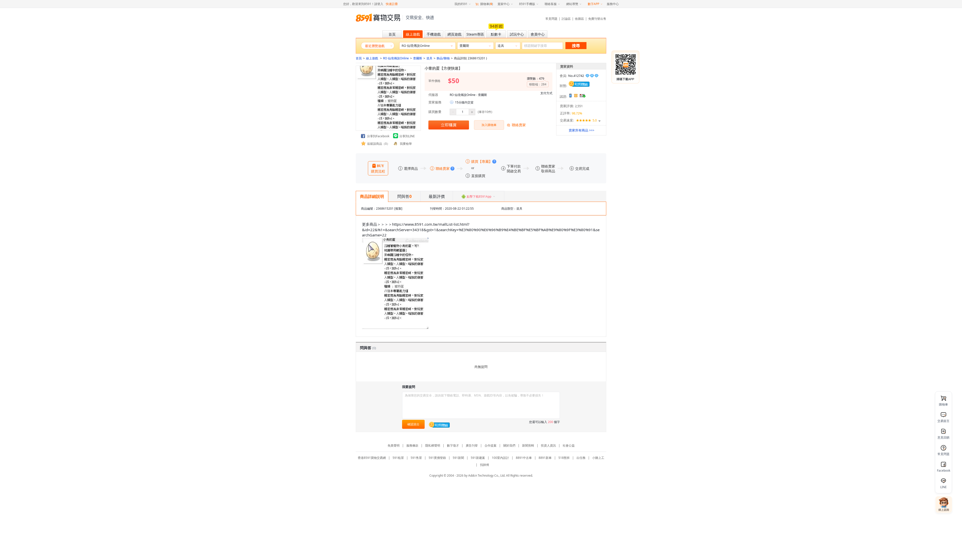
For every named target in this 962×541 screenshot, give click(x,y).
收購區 (579, 19)
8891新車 (545, 458)
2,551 (579, 106)
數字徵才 (453, 445)
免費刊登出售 (597, 19)
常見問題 (551, 19)
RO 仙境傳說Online (396, 58)
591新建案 (478, 458)
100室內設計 (500, 458)
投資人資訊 (548, 445)
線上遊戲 (372, 58)
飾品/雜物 (443, 58)
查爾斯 (417, 58)
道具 (429, 58)
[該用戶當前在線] (579, 83)
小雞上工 (598, 458)
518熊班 (564, 458)
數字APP (593, 4)
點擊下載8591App (479, 196)
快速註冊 (392, 4)
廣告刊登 (472, 445)
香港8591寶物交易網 (372, 458)
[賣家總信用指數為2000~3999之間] (592, 76)
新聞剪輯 (528, 445)
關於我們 (509, 445)
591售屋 (416, 458)
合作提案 (491, 445)
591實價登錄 (437, 458)
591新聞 (458, 458)
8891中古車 (524, 458)
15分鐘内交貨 (464, 102)
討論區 (566, 19)
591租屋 (398, 458)
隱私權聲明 (432, 445)
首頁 (359, 58)
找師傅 (484, 465)
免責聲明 (394, 445)
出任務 (580, 458)
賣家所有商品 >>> (581, 130)
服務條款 (412, 445)
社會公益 (569, 445)
